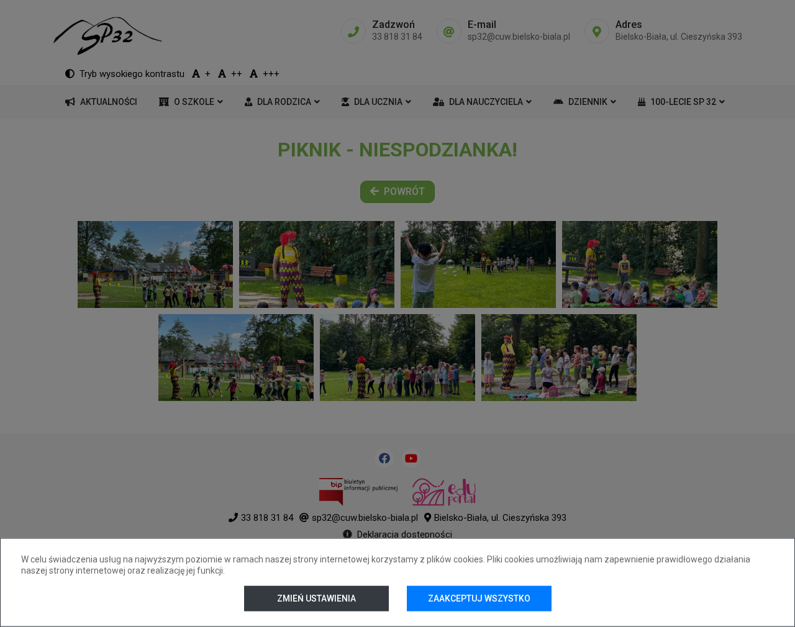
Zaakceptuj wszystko (479, 598)
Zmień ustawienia (315, 598)
